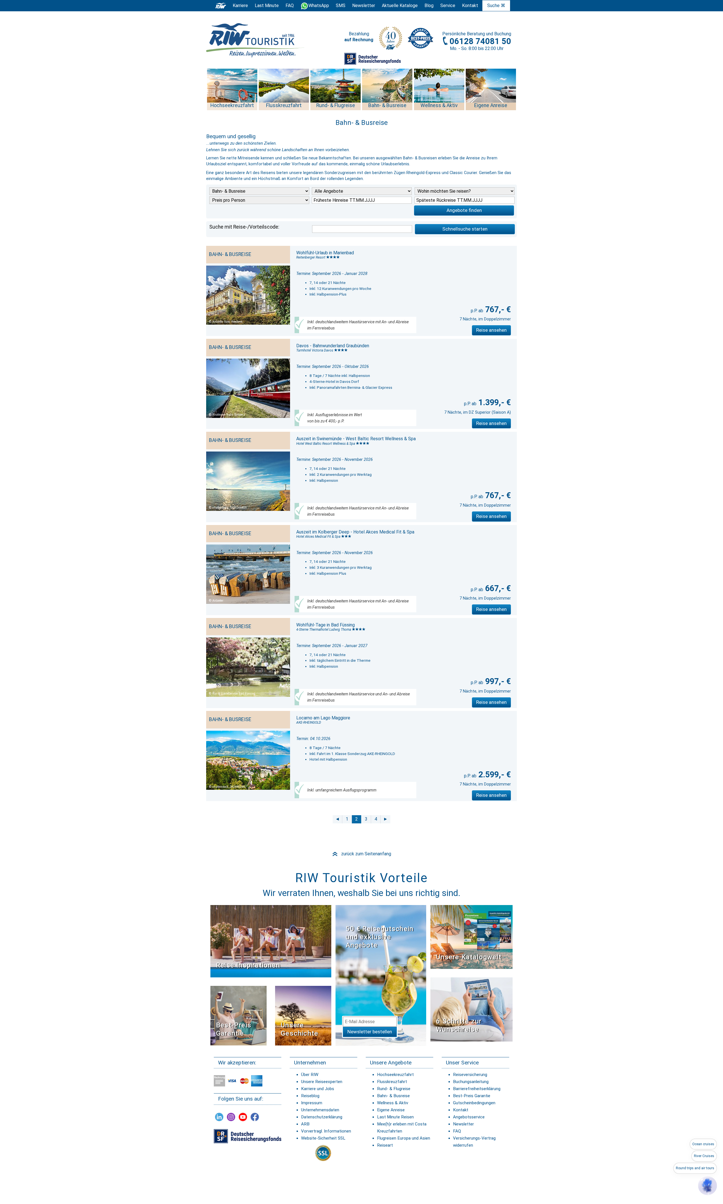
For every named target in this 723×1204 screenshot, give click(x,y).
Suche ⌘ (496, 5)
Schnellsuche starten (464, 229)
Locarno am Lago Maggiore (323, 718)
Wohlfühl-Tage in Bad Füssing (325, 625)
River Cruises (704, 1156)
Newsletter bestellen (369, 1031)
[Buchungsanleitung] (471, 1009)
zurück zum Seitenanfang (361, 853)
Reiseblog (310, 1095)
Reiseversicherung (470, 1074)
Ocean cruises (703, 1144)
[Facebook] (254, 1116)
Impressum (311, 1102)
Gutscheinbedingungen (474, 1102)
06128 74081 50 (480, 41)
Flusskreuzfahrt (392, 1081)
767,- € (497, 309)
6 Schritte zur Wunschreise (459, 1025)
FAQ (290, 5)
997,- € (497, 681)
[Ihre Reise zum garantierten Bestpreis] (420, 37)
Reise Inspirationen (248, 965)
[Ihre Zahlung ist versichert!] (372, 58)
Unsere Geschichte (299, 1029)
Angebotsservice (469, 1117)
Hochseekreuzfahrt (395, 1074)
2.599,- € (493, 774)
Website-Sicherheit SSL (323, 1138)
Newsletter (463, 1124)
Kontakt (460, 1109)
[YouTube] (243, 1116)
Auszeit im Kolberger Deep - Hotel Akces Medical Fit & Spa (355, 532)
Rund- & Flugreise (393, 1088)
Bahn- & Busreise (393, 1095)
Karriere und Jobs (317, 1088)
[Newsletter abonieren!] (381, 975)
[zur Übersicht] (255, 40)
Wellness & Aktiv (392, 1102)
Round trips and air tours (695, 1168)
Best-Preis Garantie (233, 1029)
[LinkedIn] (219, 1116)
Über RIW (309, 1074)
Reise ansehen (491, 330)
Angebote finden (464, 210)
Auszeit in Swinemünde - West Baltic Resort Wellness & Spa (356, 438)
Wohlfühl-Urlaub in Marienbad (325, 252)
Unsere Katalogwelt (469, 957)
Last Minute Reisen (395, 1117)
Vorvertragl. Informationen (326, 1131)
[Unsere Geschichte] (303, 1015)
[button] (707, 1186)
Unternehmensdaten (320, 1109)
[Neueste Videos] (270, 940)
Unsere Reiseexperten (321, 1081)
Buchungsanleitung (471, 1081)
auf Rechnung (358, 39)
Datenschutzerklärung (321, 1117)
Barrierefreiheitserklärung (476, 1088)
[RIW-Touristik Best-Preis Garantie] (238, 1015)
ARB (305, 1124)
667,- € (497, 588)
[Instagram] (231, 1116)
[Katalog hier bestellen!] (471, 936)
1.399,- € (493, 402)
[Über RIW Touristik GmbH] (390, 40)
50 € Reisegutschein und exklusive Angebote (379, 937)
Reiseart (385, 1145)
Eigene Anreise (391, 1109)
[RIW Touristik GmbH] (221, 5)
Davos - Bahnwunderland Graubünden (332, 345)
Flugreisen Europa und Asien (403, 1138)
